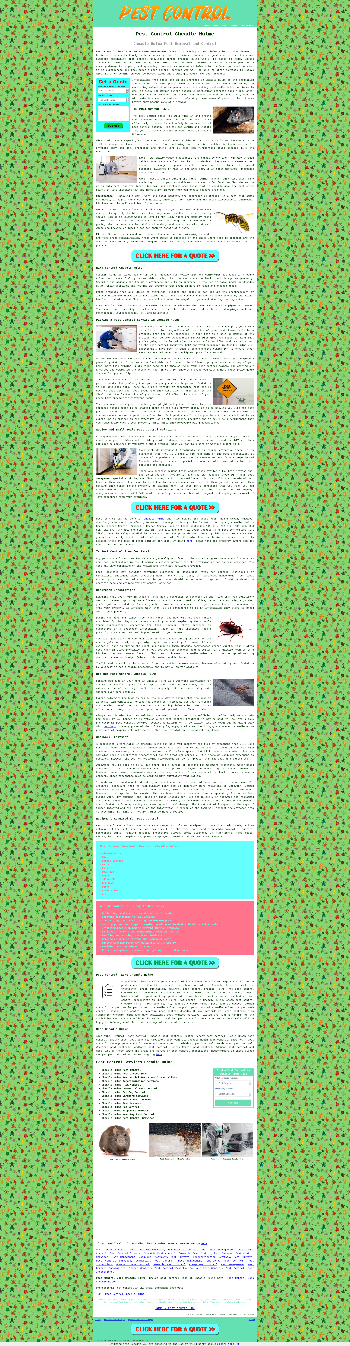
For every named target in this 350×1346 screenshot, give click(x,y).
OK (238, 1344)
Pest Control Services (147, 1249)
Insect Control (140, 1268)
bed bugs (110, 726)
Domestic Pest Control (160, 1253)
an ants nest (110, 186)
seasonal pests (219, 98)
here (189, 541)
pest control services (118, 558)
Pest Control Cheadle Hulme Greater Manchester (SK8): (136, 51)
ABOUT (224, 26)
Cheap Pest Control (203, 1264)
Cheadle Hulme (154, 518)
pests (163, 80)
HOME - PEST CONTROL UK (175, 1308)
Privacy (252, 1320)
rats (162, 161)
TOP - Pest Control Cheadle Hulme (120, 1294)
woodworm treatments (159, 992)
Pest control (105, 518)
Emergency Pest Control (225, 1260)
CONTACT (234, 26)
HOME (207, 26)
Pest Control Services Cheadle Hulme (134, 1062)
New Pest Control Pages (114, 1320)
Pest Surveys (223, 1253)
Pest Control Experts (125, 1253)
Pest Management (221, 1249)
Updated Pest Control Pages (140, 1320)
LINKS (215, 26)
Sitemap (98, 1320)
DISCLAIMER (247, 26)
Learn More (226, 1344)
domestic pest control (161, 1011)
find (107, 1036)
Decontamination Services (186, 1249)
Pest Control (116, 1249)
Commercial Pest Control (154, 1260)
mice (186, 148)
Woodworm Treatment (153, 1257)
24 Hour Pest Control (206, 1268)
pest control (138, 59)
